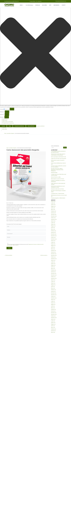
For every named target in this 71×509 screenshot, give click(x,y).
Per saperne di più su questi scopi (8, 123)
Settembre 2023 (53, 258)
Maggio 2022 (53, 284)
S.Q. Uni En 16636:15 (29, 5)
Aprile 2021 (53, 306)
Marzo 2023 (53, 268)
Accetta (3, 126)
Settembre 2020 (54, 317)
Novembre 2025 (53, 216)
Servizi (21, 5)
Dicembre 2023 (53, 253)
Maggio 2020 (53, 324)
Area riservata (56, 5)
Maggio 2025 (53, 225)
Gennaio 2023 (53, 271)
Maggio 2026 (53, 206)
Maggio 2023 (53, 265)
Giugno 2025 (53, 224)
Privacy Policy (4, 129)
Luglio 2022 (53, 281)
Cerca (65, 147)
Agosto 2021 (53, 299)
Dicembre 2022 (53, 273)
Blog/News (44, 5)
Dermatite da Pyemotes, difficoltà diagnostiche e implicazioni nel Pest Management (57, 169)
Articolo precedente (8, 255)
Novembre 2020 (54, 314)
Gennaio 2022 (53, 291)
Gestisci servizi (4, 120)
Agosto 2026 (53, 201)
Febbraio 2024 (53, 250)
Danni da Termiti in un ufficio (56, 177)
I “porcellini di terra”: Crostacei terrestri (57, 193)
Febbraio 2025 (53, 230)
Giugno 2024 (53, 243)
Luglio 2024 (53, 242)
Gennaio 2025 (53, 232)
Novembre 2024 (53, 235)
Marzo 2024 (53, 248)
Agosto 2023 (53, 260)
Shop (50, 5)
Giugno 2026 (53, 204)
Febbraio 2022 (53, 289)
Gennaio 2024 (53, 252)
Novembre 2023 (53, 255)
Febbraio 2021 (53, 309)
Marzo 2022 (53, 288)
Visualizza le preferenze (19, 126)
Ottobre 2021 (53, 296)
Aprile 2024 (53, 247)
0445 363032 (33, 1)
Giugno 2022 (53, 283)
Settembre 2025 (54, 219)
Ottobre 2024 (53, 237)
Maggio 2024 (53, 245)
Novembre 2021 (53, 294)
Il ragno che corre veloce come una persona (58, 158)
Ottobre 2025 (53, 217)
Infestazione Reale (54, 172)
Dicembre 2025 (53, 214)
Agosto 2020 (53, 319)
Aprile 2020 (53, 325)
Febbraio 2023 (53, 270)
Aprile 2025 (53, 227)
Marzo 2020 (53, 327)
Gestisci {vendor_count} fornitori (7, 121)
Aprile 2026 (53, 207)
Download (37, 5)
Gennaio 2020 (53, 330)
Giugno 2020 (53, 322)
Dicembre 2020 (53, 312)
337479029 (39, 1)
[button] (35, 53)
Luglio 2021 (53, 301)
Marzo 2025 (53, 229)
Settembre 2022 (53, 278)
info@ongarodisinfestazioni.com (60, 1)
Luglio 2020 (53, 320)
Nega (10, 126)
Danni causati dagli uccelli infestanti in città (58, 156)
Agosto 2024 (53, 240)
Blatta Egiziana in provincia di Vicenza (57, 178)
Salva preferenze (31, 126)
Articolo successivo (44, 255)
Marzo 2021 (53, 307)
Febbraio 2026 (53, 211)
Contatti (63, 5)
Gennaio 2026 (53, 212)
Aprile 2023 (53, 266)
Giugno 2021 (53, 302)
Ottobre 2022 (53, 276)
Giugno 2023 (53, 263)
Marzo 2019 (53, 332)
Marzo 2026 (53, 209)
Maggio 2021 (53, 304)
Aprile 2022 (53, 286)
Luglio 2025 (53, 222)
